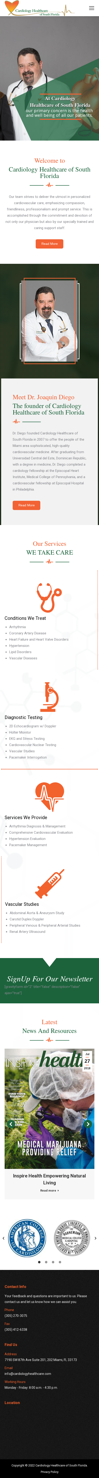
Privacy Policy (49, 1472)
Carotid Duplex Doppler (27, 919)
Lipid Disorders (20, 652)
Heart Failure (19, 639)
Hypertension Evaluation (27, 839)
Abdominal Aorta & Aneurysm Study (37, 913)
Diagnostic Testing (23, 717)
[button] (3, 1238)
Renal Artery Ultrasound (27, 932)
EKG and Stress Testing (27, 739)
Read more (48, 1190)
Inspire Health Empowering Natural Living (49, 1179)
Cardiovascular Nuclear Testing (32, 745)
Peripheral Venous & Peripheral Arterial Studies (45, 925)
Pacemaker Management (28, 845)
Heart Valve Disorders (52, 639)
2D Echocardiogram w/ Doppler (32, 726)
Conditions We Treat (25, 618)
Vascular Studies (22, 751)
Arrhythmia (17, 627)
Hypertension (19, 646)
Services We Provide (26, 817)
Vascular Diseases (23, 658)
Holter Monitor (20, 732)
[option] (27, 1238)
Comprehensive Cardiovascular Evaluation (41, 832)
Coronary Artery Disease (27, 633)
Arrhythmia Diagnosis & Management (37, 826)
